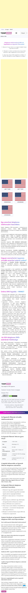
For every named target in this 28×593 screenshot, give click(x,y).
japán (12, 401)
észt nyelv (17, 399)
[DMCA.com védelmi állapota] (13, 396)
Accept (3, 591)
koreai (15, 401)
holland (13, 399)
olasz (9, 401)
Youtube (8, 390)
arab (5, 399)
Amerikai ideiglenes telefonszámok (17, 345)
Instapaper (17, 390)
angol (2, 399)
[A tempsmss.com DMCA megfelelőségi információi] (5, 396)
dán (10, 399)
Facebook (3, 390)
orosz (2, 402)
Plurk (7, 393)
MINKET (21, 292)
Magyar (5, 401)
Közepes (3, 393)
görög (2, 401)
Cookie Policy (12, 589)
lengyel (18, 401)
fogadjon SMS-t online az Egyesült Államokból (14, 236)
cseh (8, 399)
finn (20, 399)
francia (23, 399)
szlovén (5, 402)
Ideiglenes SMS (6, 386)
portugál (22, 401)
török (16, 402)
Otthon (2, 29)
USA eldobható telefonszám (19, 242)
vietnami (19, 402)
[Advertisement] (14, 14)
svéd (13, 402)
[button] (16, 33)
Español (9, 402)
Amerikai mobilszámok (19, 250)
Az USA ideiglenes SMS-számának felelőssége (10, 338)
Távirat (12, 390)
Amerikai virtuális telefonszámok (10, 354)
